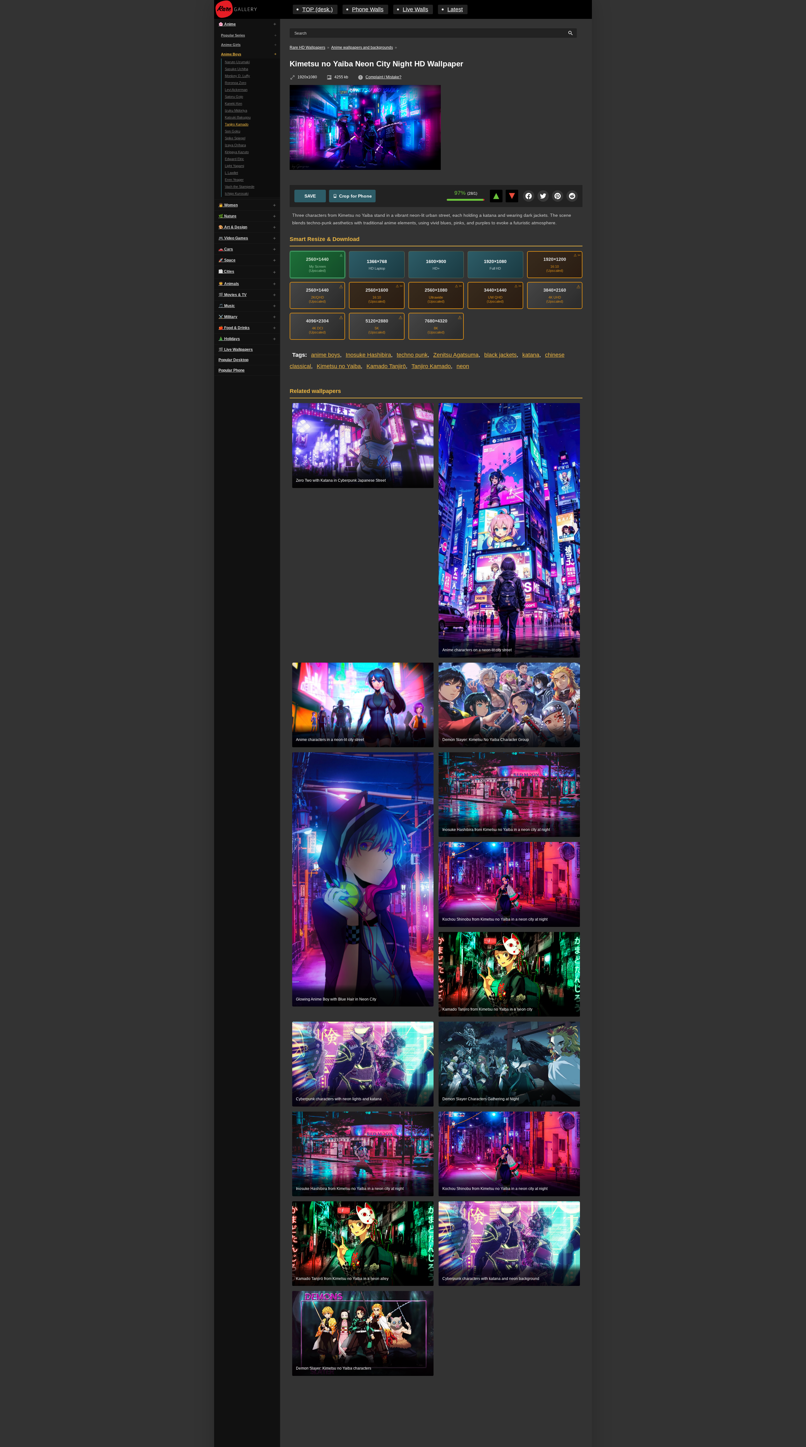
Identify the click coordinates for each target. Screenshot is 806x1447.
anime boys (325, 355)
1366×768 (377, 261)
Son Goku (232, 131)
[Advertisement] (516, 131)
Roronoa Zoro (235, 83)
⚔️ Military (228, 317)
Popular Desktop (233, 360)
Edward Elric (234, 159)
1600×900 (436, 261)
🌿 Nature (227, 216)
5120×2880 (377, 320)
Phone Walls (367, 9)
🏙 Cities (226, 271)
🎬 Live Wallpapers (236, 349)
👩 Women (228, 205)
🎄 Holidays (229, 339)
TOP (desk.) (317, 9)
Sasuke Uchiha (236, 69)
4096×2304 (317, 320)
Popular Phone (232, 370)
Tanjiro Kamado (236, 124)
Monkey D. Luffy (237, 76)
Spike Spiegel (235, 138)
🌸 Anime (227, 24)
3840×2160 (554, 290)
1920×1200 (554, 259)
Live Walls (415, 9)
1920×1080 (495, 261)
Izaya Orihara (235, 145)
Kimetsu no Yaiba (339, 366)
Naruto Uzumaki (237, 62)
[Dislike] (512, 196)
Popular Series (233, 35)
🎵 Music (227, 306)
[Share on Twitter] (543, 196)
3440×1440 (495, 290)
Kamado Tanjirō (386, 366)
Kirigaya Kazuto (237, 152)
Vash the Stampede (239, 186)
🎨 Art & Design (233, 227)
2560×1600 (377, 290)
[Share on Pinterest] (557, 196)
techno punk (412, 355)
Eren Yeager (234, 180)
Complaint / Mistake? (383, 77)
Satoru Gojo (234, 96)
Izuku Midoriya (236, 110)
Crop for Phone (355, 196)
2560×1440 (317, 259)
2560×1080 (436, 290)
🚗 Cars (226, 249)
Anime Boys (231, 54)
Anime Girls (231, 45)
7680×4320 (436, 320)
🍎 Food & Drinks (234, 328)
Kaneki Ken (233, 103)
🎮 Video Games (233, 238)
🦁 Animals (229, 284)
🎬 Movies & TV (233, 295)
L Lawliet (231, 173)
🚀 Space (227, 260)
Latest (455, 9)
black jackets (500, 355)
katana (530, 355)
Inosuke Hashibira (368, 355)
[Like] (496, 196)
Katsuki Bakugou (238, 117)
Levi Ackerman (236, 90)
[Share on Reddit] (572, 196)
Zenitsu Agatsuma (456, 355)
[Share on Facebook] (528, 196)
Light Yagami (234, 166)
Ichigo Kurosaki (236, 193)
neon (463, 366)
